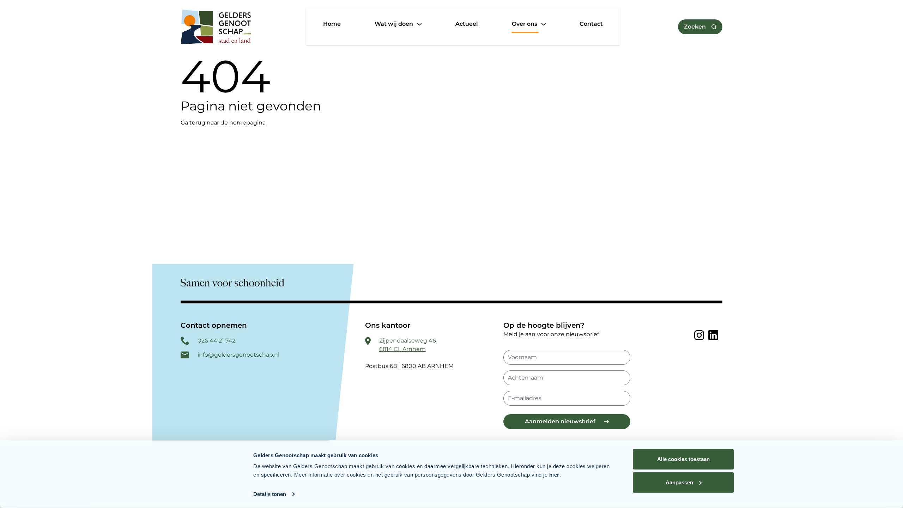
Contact (591, 23)
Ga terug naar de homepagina (223, 122)
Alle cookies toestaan (683, 459)
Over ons (525, 23)
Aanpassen (679, 482)
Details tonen (269, 494)
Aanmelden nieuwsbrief (560, 421)
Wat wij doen (394, 23)
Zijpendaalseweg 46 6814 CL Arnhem (407, 344)
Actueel (466, 23)
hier (554, 475)
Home (332, 23)
